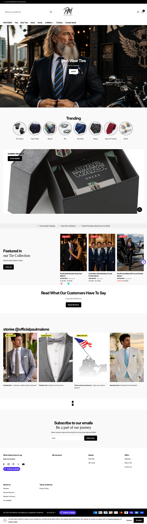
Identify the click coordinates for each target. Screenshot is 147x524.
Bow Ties (24, 23)
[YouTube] (23, 464)
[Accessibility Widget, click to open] (143, 262)
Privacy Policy (44, 488)
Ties (16, 23)
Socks (40, 23)
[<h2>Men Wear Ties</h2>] (73, 66)
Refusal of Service (9, 496)
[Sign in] (138, 12)
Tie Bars (59, 23)
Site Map (91, 459)
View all (8, 267)
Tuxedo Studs (70, 23)
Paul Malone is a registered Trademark (30, 512)
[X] (18, 464)
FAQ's (127, 455)
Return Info (128, 463)
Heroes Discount (8, 492)
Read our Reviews (9, 459)
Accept (139, 520)
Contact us (128, 467)
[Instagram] (8, 464)
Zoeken (51, 12)
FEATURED (7, 23)
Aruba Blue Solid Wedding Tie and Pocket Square (100, 275)
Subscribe (90, 438)
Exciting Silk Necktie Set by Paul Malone (71, 275)
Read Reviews (73, 305)
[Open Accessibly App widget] (73, 403)
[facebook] (3, 464)
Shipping (128, 459)
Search (91, 455)
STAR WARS (15, 158)
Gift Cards (91, 463)
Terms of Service (45, 485)
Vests (32, 23)
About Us (7, 485)
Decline (129, 520)
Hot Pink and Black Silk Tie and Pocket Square (130, 275)
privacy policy (13, 522)
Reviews (6, 488)
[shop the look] (139, 209)
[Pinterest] (13, 464)
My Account (57, 455)
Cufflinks (48, 23)
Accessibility (7, 500)
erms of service (114, 519)
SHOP (73, 71)
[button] (140, 252)
